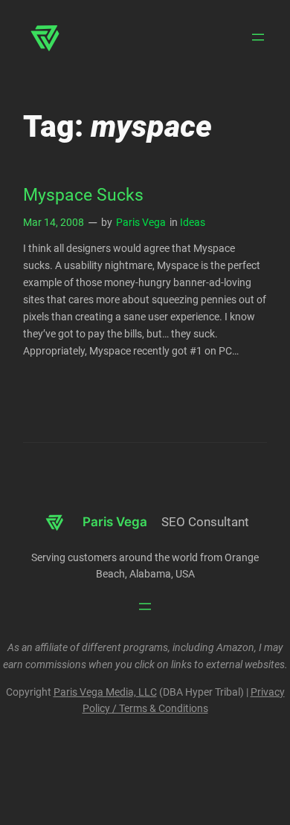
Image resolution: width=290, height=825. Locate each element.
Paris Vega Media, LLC (105, 692)
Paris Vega (141, 222)
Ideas (192, 222)
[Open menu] (258, 37)
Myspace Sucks (83, 195)
